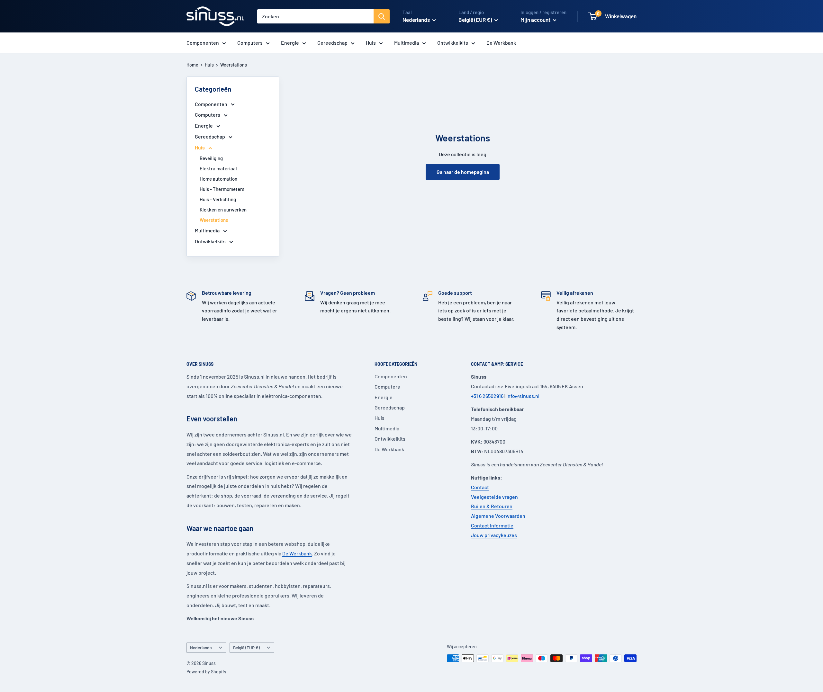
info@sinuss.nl (522, 396)
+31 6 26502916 (487, 396)
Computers (250, 43)
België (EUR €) (246, 647)
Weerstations (233, 64)
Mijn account (535, 19)
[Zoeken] (382, 16)
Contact (480, 487)
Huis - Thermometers (222, 189)
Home (192, 64)
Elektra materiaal (218, 168)
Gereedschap (332, 43)
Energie (290, 43)
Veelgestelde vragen (494, 497)
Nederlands (201, 647)
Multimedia (406, 43)
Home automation (218, 179)
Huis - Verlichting (218, 199)
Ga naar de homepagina (463, 172)
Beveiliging (211, 158)
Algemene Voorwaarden (498, 516)
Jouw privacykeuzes (494, 535)
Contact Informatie (492, 525)
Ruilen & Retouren (491, 506)
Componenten (202, 43)
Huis (371, 43)
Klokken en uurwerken (223, 209)
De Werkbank (501, 43)
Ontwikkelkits (452, 43)
